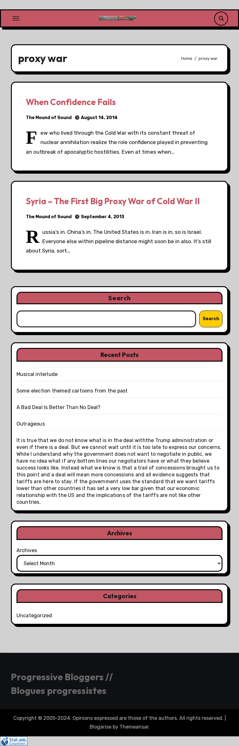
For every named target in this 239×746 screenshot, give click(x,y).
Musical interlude (37, 374)
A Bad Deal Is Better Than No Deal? (58, 407)
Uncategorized (34, 615)
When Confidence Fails (71, 102)
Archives (26, 550)
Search (119, 298)
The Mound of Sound (49, 117)
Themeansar (134, 727)
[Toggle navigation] (16, 18)
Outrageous (30, 424)
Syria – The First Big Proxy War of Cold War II (113, 201)
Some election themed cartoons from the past (72, 391)
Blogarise (100, 727)
